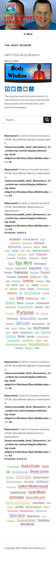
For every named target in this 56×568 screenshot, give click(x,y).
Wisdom (29, 347)
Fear (46, 267)
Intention (44, 285)
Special (15, 332)
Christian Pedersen (41, 477)
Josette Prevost (18, 492)
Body (22, 250)
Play (47, 307)
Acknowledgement (30, 239)
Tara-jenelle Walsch (26, 520)
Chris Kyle (23, 477)
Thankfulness (28, 340)
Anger (42, 239)
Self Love (23, 323)
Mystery (20, 303)
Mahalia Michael (33, 506)
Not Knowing (10, 307)
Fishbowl (8, 272)
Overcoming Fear (25, 307)
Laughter (30, 289)
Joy (6, 289)
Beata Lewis (39, 471)
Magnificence (32, 298)
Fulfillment (35, 276)
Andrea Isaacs (13, 466)
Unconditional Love (39, 343)
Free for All (34, 272)
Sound (8, 332)
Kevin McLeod (35, 497)
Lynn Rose (19, 507)
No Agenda (29, 303)
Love (20, 298)
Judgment (13, 289)
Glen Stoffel (29, 481)
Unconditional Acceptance (16, 344)
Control (44, 258)
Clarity (31, 254)
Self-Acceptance (38, 323)
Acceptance (15, 239)
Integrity (35, 285)
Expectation (35, 267)
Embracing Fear (40, 263)
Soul (29, 328)
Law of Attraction (43, 289)
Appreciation (27, 243)
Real (37, 313)
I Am (28, 285)
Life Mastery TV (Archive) (23, 20)
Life (20, 293)
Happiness (40, 281)
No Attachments (42, 303)
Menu (29, 34)
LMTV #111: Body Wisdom (22, 55)
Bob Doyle (10, 477)
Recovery (44, 313)
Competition (11, 258)
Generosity (16, 281)
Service (14, 328)
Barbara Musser (20, 471)
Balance (37, 247)
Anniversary (15, 243)
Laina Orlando (38, 502)
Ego (11, 263)
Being (44, 247)
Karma (22, 288)
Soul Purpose (41, 327)
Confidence (22, 258)
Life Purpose (32, 292)
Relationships (12, 318)
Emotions (9, 268)
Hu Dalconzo (42, 481)
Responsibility (28, 318)
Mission (10, 302)
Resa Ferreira (41, 510)
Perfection (39, 307)
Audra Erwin (30, 466)
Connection (34, 258)
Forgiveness (21, 272)
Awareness (27, 247)
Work (37, 348)
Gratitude (28, 280)
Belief (7, 250)
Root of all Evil (43, 318)
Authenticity (14, 246)
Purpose (25, 312)
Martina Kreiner (27, 510)
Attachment (39, 243)
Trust (45, 340)
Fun (45, 276)
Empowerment (21, 268)
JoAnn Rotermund (33, 486)
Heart (21, 285)
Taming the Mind (13, 340)
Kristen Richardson (18, 502)
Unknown (19, 348)
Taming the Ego (43, 336)
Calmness (12, 254)
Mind (43, 298)
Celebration (22, 254)
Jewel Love (11, 487)
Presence (10, 313)
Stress (21, 336)
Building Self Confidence (41, 250)
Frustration (23, 276)
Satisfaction (10, 323)
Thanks (39, 340)
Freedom (45, 272)
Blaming (15, 250)
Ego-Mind (24, 262)
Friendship (11, 276)
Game (8, 281)
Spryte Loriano (33, 516)
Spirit (37, 332)
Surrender (31, 336)
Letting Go (12, 292)
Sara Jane (17, 515)
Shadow (22, 328)
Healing (14, 285)
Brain (29, 250)
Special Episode (26, 332)
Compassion (41, 254)
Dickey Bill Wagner (14, 481)
